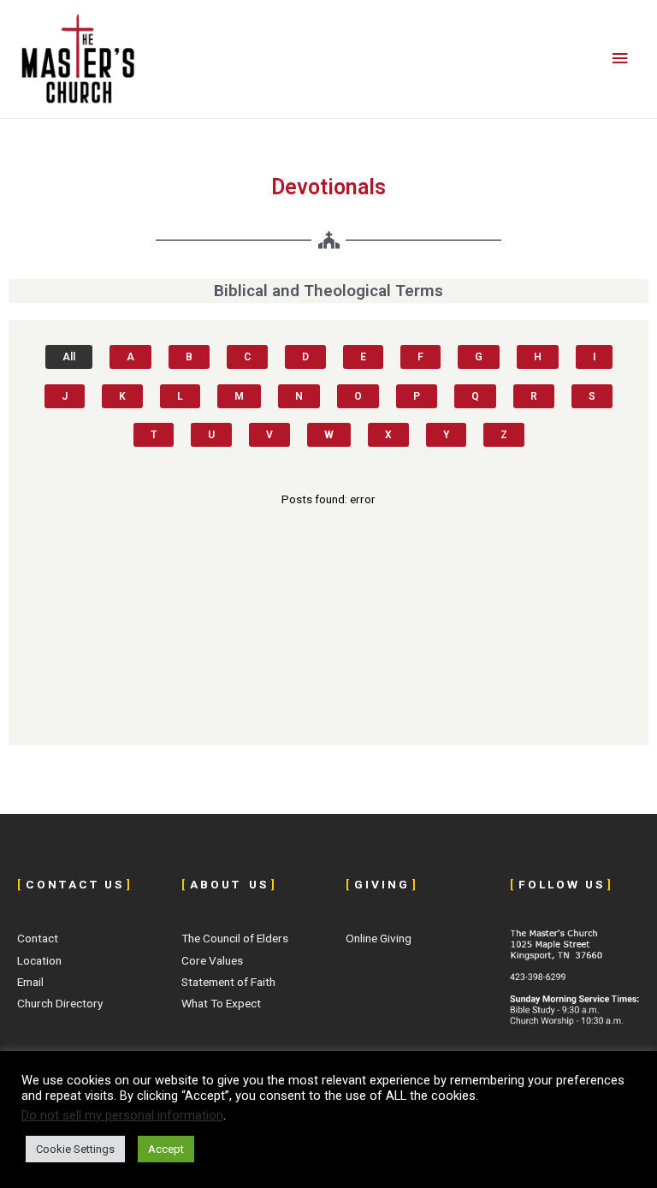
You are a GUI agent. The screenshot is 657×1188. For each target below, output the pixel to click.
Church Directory (60, 1003)
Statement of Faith (228, 982)
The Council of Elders (234, 938)
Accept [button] (166, 1149)
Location (39, 960)
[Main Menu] (620, 59)
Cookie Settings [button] (75, 1149)
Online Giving (378, 938)
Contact (37, 938)
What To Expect (221, 1003)
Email (30, 982)
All (68, 357)
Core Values (212, 960)
